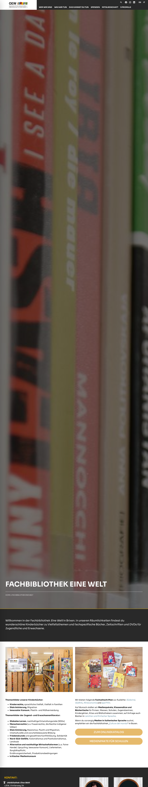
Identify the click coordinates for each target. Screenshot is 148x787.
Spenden (95, 7)
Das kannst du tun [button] (79, 7)
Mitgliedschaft (110, 7)
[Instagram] (130, 2)
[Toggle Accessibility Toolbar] (4, 782)
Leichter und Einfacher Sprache (100, 716)
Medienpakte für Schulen (109, 741)
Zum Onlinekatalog (109, 732)
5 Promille (125, 7)
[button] (121, 2)
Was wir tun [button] (60, 7)
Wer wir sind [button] (45, 7)
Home (7, 595)
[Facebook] (126, 2)
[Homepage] (18, 5)
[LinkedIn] (134, 2)
